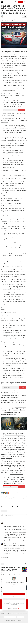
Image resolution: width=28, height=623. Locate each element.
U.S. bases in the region (11, 141)
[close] (24, 577)
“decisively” (14, 145)
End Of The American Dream (15, 456)
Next (24, 501)
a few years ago (4, 122)
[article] (14, 571)
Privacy (13, 613)
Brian (5, 523)
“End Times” (4, 442)
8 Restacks (16, 492)
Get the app (20, 617)
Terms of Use (20, 602)
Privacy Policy (14, 604)
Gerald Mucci (7, 543)
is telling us (21, 270)
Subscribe (20, 1)
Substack (8, 620)
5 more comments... (5, 557)
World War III (14, 392)
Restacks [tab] (10, 511)
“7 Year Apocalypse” (13, 442)
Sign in (25, 1)
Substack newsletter (15, 453)
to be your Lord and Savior (16, 474)
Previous (5, 501)
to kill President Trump (6, 67)
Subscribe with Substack (15, 599)
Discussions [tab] (11, 564)
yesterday (10, 270)
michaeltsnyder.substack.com (8, 414)
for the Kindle (6, 411)
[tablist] (6, 511)
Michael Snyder (7, 15)
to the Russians (7, 347)
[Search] (25, 564)
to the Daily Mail (10, 319)
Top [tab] (2, 564)
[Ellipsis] (26, 523)
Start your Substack (10, 617)
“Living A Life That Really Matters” (14, 446)
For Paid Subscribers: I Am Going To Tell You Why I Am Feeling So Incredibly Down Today (11, 569)
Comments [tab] (4, 511)
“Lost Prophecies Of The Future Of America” (13, 443)
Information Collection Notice (16, 603)
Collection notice (23, 613)
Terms (17, 613)
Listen (25, 16)
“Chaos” (25, 440)
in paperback (22, 409)
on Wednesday (22, 281)
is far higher (22, 228)
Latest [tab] (6, 564)
